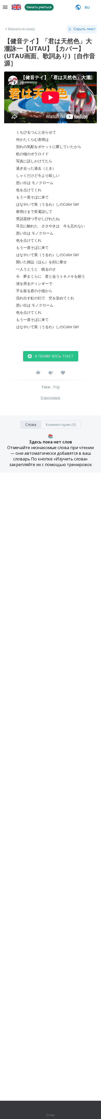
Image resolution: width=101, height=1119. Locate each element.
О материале (50, 398)
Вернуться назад (21, 29)
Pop (56, 386)
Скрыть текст (84, 29)
